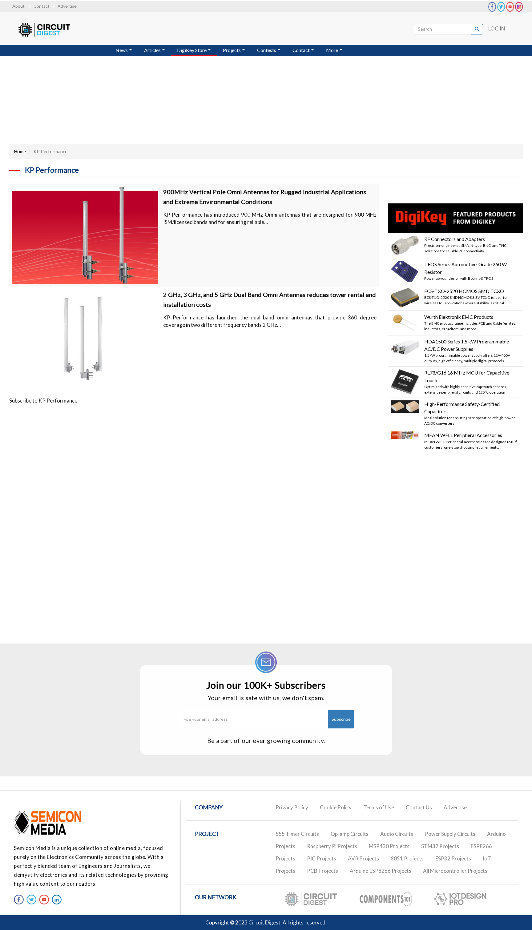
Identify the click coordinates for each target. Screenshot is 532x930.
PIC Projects (321, 858)
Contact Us (419, 807)
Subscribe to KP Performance (43, 400)
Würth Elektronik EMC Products (458, 317)
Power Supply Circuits (450, 834)
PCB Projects (322, 871)
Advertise (67, 6)
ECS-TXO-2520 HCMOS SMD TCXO (464, 291)
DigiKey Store (192, 50)
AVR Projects (363, 858)
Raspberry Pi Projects (332, 846)
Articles (153, 50)
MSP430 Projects (389, 846)
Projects (232, 50)
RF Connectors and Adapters (454, 239)
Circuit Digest (264, 922)
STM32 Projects (440, 846)
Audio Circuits (396, 834)
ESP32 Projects (453, 858)
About (18, 6)
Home (20, 151)
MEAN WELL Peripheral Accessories (463, 435)
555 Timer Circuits (297, 834)
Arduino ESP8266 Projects (380, 871)
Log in (496, 28)
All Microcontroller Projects (455, 871)
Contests (267, 50)
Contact (42, 6)
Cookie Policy (336, 807)
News (122, 50)
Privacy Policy (292, 807)
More (332, 50)
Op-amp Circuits (350, 834)
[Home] (50, 30)
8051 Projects (407, 858)
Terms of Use (378, 807)
